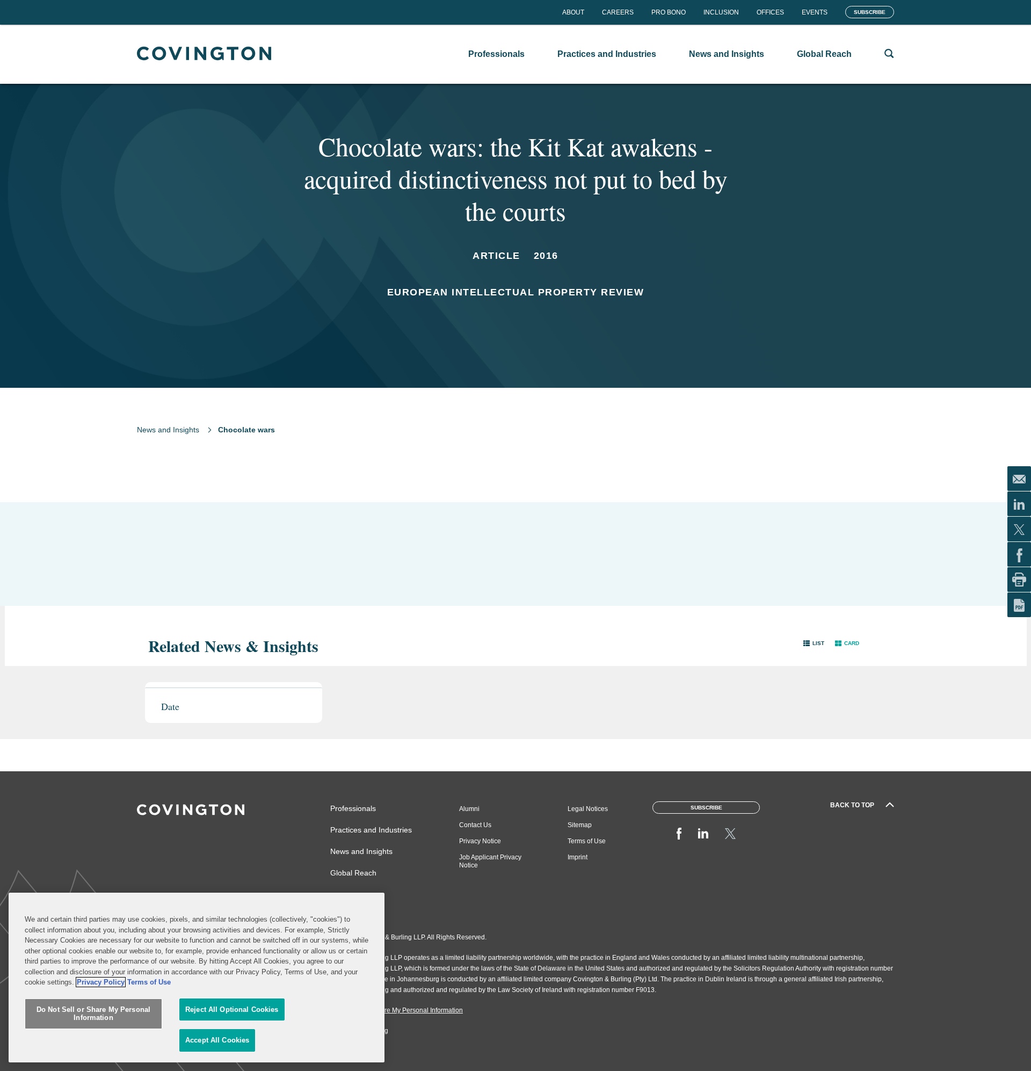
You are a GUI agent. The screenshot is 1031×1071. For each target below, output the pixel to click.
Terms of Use (587, 841)
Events (814, 12)
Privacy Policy (101, 982)
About (573, 12)
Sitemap (580, 825)
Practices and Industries (371, 830)
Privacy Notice (480, 841)
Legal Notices (588, 809)
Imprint (577, 857)
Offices (770, 12)
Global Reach (353, 873)
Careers (618, 12)
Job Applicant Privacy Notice (490, 861)
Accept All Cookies (217, 1040)
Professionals (353, 808)
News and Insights (168, 429)
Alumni (469, 809)
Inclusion (721, 12)
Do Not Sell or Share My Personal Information (93, 1013)
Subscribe (869, 12)
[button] (813, 643)
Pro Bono (668, 12)
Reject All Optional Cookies (232, 1009)
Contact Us (475, 825)
